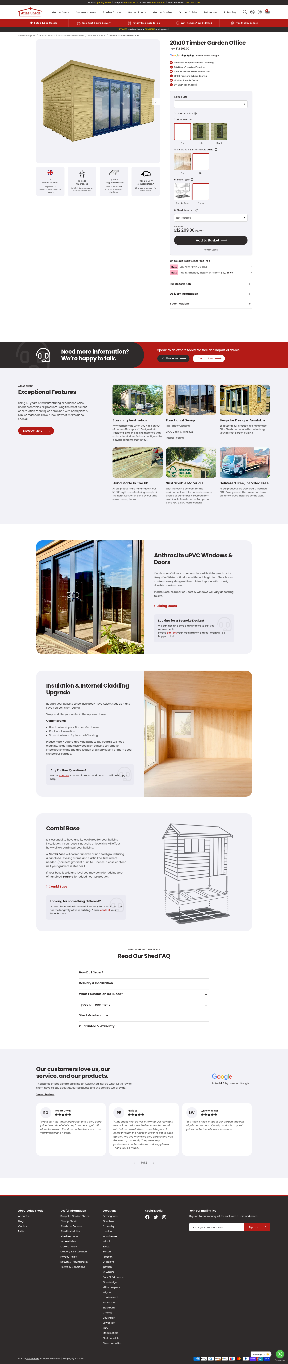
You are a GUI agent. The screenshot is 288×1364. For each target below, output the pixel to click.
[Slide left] (134, 1162)
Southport (109, 1317)
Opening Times (103, 2)
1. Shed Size (180, 97)
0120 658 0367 (193, 2)
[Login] (260, 12)
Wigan (107, 1292)
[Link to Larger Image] (98, 101)
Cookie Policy (68, 1246)
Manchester (110, 1236)
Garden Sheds (61, 12)
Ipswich (107, 1267)
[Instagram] (164, 1217)
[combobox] (245, 12)
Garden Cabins (188, 12)
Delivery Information (184, 294)
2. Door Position (209, 113)
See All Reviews (45, 1094)
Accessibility (68, 1241)
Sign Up (253, 1227)
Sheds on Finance (71, 1226)
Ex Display (230, 12)
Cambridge (110, 1282)
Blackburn (109, 1307)
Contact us (205, 358)
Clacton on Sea (112, 1343)
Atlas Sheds (30, 12)
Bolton (107, 1251)
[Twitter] (156, 1217)
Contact (23, 1226)
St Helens (108, 1261)
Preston (107, 1256)
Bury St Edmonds (113, 1277)
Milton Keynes (111, 1287)
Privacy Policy (68, 1256)
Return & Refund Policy (74, 1261)
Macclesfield (110, 1333)
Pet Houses (211, 12)
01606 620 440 (157, 2)
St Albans (108, 1272)
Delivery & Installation (73, 1251)
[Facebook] (147, 1217)
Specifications (180, 304)
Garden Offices (111, 12)
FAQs (21, 1231)
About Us (24, 1216)
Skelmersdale (111, 1338)
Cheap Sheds (68, 1221)
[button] (267, 12)
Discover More (32, 431)
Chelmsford (110, 1297)
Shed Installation (70, 1231)
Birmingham (110, 1216)
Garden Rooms (137, 12)
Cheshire (108, 1221)
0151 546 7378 (131, 2)
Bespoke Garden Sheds (75, 1216)
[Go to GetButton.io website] (280, 1360)
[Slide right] (153, 1162)
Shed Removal (69, 1236)
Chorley (107, 1312)
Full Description (180, 284)
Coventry (108, 1226)
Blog (21, 1221)
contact (172, 632)
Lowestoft (109, 1322)
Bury (105, 1328)
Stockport (109, 1302)
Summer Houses (86, 12)
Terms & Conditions (72, 1267)
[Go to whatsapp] (280, 1354)
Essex (106, 1246)
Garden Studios (162, 12)
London (107, 1231)
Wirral (106, 1241)
